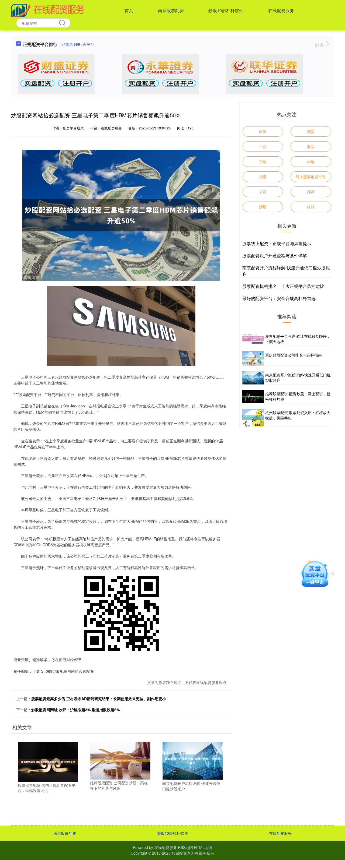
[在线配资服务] (47, 10)
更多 (320, 44)
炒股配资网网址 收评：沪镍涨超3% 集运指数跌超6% (75, 709)
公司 (263, 191)
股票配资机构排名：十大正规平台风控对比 (283, 286)
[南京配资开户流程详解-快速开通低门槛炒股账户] (192, 760)
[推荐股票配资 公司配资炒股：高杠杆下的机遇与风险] (120, 760)
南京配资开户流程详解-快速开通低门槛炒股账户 (298, 377)
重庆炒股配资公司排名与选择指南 (293, 355)
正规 (263, 161)
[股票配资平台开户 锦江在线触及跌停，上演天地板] (253, 339)
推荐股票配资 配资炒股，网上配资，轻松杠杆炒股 (297, 396)
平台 (263, 146)
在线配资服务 (281, 10)
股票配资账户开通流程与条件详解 (274, 255)
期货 (311, 131)
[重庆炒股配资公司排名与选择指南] (253, 358)
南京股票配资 (171, 10)
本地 (311, 161)
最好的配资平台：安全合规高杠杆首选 (279, 298)
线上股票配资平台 (311, 176)
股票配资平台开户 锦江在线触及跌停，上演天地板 (297, 338)
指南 (263, 176)
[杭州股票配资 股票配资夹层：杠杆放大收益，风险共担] (253, 418)
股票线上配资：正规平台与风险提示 (276, 243)
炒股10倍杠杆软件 (225, 10)
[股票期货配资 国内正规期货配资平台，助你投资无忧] (48, 761)
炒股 (263, 206)
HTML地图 (203, 847)
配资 (263, 131)
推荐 (311, 191)
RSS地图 (185, 847)
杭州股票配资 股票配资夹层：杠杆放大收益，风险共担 (297, 415)
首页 (129, 10)
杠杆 (311, 206)
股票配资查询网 (185, 853)
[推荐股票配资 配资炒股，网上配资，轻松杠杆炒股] (253, 396)
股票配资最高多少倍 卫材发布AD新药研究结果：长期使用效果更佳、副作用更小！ (100, 698)
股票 (311, 146)
